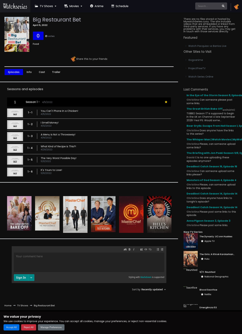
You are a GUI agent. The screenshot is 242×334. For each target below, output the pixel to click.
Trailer (56, 72)
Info (29, 72)
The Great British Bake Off (205, 109)
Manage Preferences (51, 327)
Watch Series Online (200, 76)
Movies (74, 6)
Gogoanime (195, 60)
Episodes (13, 72)
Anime (98, 6)
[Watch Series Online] (15, 8)
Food (36, 44)
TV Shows (46, 6)
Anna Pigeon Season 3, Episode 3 (208, 221)
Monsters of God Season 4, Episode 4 (211, 180)
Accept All (11, 327)
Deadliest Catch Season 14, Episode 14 (212, 193)
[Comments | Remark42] (89, 269)
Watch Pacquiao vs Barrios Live (207, 46)
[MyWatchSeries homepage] (236, 7)
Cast (42, 72)
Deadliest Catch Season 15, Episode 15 (212, 166)
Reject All (28, 327)
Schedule (121, 6)
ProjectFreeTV (197, 68)
